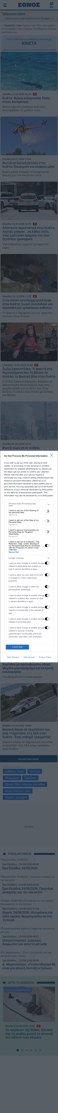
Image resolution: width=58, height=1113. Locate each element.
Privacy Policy (45, 657)
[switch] (47, 511)
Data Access (29, 657)
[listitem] (29, 505)
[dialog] (29, 557)
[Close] (52, 456)
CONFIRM (17, 647)
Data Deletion (13, 657)
